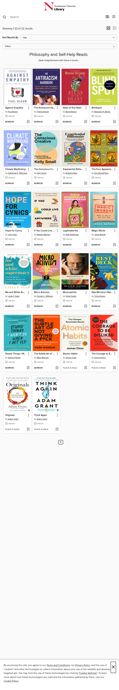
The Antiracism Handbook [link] (45, 107)
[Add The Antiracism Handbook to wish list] (57, 122)
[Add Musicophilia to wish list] (86, 306)
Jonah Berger (100, 234)
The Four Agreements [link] (102, 169)
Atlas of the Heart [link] (72, 107)
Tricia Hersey (99, 296)
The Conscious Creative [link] (45, 169)
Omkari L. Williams (45, 296)
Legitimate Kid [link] (70, 230)
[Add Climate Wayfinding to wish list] (28, 184)
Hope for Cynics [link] (13, 230)
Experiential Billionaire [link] (73, 169)
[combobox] (53, 17)
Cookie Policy (11, 681)
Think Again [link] (40, 415)
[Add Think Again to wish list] (57, 429)
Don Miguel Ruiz (101, 173)
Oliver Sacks (71, 296)
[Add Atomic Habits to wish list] (86, 368)
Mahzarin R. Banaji (102, 112)
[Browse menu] (114, 17)
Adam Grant (13, 419)
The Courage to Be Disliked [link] (102, 353)
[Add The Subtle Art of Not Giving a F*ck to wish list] (57, 368)
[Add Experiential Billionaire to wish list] (86, 184)
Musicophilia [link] (69, 292)
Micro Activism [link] (41, 292)
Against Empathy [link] (14, 107)
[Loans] (107, 17)
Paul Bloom (13, 112)
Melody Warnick (43, 234)
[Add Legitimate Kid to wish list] (86, 245)
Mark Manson (43, 357)
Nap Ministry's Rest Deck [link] (102, 292)
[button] (108, 29)
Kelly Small (41, 173)
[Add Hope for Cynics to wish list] (28, 245)
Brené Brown (71, 112)
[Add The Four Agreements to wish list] (114, 184)
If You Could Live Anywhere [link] (45, 230)
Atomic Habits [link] (70, 353)
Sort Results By (10, 37)
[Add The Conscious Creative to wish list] (57, 184)
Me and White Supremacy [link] (16, 292)
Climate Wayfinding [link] (15, 169)
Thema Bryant (43, 112)
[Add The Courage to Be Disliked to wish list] (114, 368)
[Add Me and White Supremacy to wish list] (28, 306)
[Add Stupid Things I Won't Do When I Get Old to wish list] (28, 368)
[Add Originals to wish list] (28, 429)
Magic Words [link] (98, 230)
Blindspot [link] (97, 107)
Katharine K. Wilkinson (17, 173)
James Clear (71, 357)
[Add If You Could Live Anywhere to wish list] (57, 245)
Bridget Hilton (71, 173)
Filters (8, 46)
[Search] (4, 16)
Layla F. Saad (13, 296)
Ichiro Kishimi (100, 357)
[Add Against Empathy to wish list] (28, 122)
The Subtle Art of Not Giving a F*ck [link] (45, 353)
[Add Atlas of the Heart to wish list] (86, 122)
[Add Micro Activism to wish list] (57, 306)
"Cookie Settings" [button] (88, 673)
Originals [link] (10, 415)
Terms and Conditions (58, 665)
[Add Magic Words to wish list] (114, 245)
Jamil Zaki (12, 234)
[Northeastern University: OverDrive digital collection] (59, 7)
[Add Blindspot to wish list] (114, 122)
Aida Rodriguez (72, 234)
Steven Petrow (14, 357)
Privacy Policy (82, 665)
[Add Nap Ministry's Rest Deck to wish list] (114, 306)
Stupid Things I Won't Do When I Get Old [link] (16, 353)
